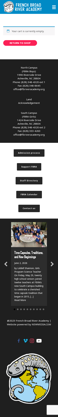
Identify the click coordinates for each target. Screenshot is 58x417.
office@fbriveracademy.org (29, 89)
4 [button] (24, 309)
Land (29, 99)
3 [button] (21, 309)
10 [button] (43, 309)
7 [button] (34, 309)
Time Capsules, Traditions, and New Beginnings (28, 254)
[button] (5, 264)
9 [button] (40, 309)
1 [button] (14, 309)
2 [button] (18, 309)
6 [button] (30, 309)
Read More (20, 300)
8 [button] (37, 309)
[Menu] (54, 7)
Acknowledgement (29, 102)
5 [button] (27, 309)
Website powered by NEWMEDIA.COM (29, 324)
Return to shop (20, 42)
